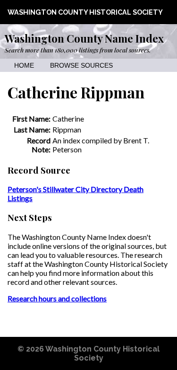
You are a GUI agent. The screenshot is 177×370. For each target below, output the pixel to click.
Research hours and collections (57, 298)
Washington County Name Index (84, 38)
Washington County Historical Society (85, 12)
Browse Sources (81, 65)
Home (24, 65)
